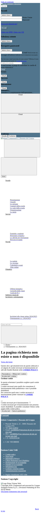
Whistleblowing (11, 467)
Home (7, 345)
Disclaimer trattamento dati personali (14, 492)
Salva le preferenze (18, 411)
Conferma (12, 136)
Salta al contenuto (7, 2)
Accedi (4, 6)
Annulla (4, 136)
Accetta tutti (9, 376)
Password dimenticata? (9, 24)
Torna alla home (7, 362)
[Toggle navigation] (19, 166)
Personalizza (6, 374)
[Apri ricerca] (22, 148)
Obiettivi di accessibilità (14, 465)
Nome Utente (27, 17)
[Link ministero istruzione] (11, 4)
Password (25, 20)
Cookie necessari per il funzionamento (15, 403)
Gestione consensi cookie (14, 469)
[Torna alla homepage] (20, 138)
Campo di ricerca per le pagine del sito (14, 322)
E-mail (24, 52)
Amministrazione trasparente (15, 471)
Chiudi (4, 76)
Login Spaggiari (22, 61)
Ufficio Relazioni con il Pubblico (17, 461)
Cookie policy (10, 454)
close (3, 176)
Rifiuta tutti (19, 374)
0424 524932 (13, 428)
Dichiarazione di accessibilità (15, 463)
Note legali (9, 456)
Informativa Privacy (12, 459)
